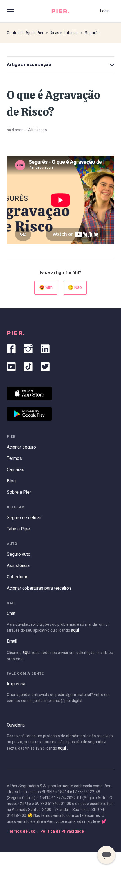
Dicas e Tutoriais (64, 33)
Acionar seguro (21, 447)
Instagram (28, 348)
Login (105, 11)
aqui (75, 630)
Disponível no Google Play (29, 414)
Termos (14, 458)
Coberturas (17, 577)
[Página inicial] (60, 11)
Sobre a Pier (19, 492)
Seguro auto (18, 554)
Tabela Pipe (18, 529)
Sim (49, 287)
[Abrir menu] (10, 11)
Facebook (11, 348)
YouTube (11, 366)
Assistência (18, 565)
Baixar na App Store (29, 393)
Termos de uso (21, 831)
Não (78, 287)
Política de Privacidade (62, 831)
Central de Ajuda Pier (25, 33)
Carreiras (15, 469)
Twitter (45, 366)
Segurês (92, 33)
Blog (11, 481)
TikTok (28, 366)
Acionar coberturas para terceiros (39, 588)
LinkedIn (45, 348)
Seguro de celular (24, 517)
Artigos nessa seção (29, 64)
